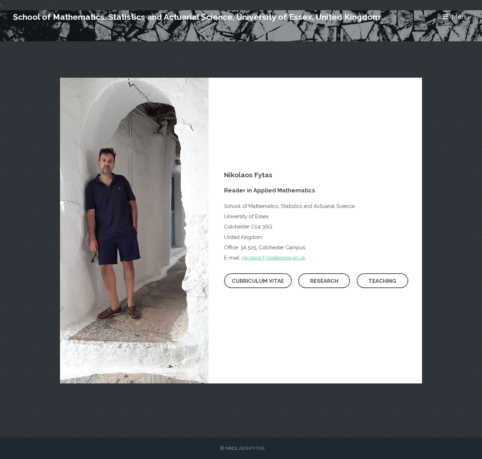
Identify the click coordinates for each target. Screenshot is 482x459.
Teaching (382, 281)
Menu (460, 16)
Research (324, 281)
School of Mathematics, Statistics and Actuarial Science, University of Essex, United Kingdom (196, 17)
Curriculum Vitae (258, 281)
